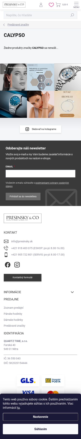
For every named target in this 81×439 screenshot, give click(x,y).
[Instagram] (16, 264)
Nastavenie (40, 417)
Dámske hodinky (13, 319)
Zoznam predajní (13, 307)
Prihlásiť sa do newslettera (23, 196)
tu (18, 407)
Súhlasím (40, 429)
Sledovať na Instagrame (44, 129)
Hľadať (72, 15)
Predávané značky (14, 325)
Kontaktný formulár (23, 277)
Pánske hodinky (13, 313)
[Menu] (76, 4)
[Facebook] (7, 264)
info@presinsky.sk (22, 241)
